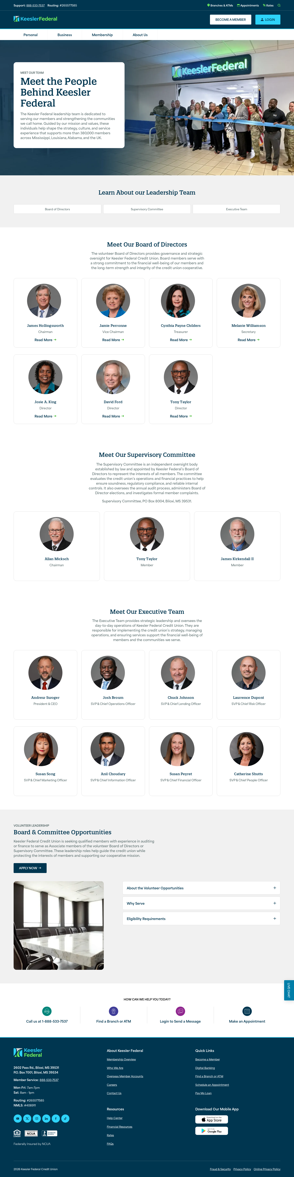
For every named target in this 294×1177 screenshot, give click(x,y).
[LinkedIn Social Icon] (46, 1118)
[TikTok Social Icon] (65, 1118)
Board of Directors (57, 209)
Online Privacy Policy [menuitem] (267, 1169)
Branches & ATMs (221, 5)
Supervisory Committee (147, 209)
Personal (30, 34)
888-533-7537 (35, 5)
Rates (270, 5)
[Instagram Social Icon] (37, 1118)
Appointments (249, 5)
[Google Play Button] (237, 1131)
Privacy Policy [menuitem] (242, 1169)
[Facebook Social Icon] (56, 1118)
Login (270, 19)
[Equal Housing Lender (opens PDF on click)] (17, 1133)
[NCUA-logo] (31, 1133)
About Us (140, 34)
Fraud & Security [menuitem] (220, 1169)
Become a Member (230, 19)
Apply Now (28, 867)
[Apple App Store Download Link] (237, 1120)
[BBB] (49, 1133)
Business (65, 34)
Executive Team (236, 209)
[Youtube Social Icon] (18, 1118)
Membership (102, 34)
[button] (279, 5)
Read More (43, 339)
